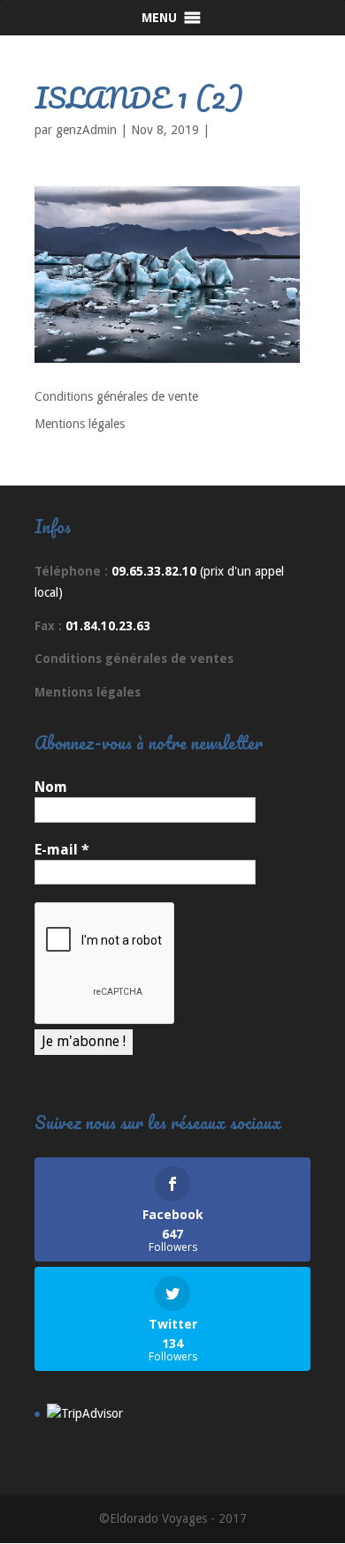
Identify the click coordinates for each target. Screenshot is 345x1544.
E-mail (61, 849)
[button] (159, 17)
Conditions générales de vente (116, 396)
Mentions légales (79, 424)
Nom (50, 787)
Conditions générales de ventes (134, 658)
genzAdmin (86, 130)
